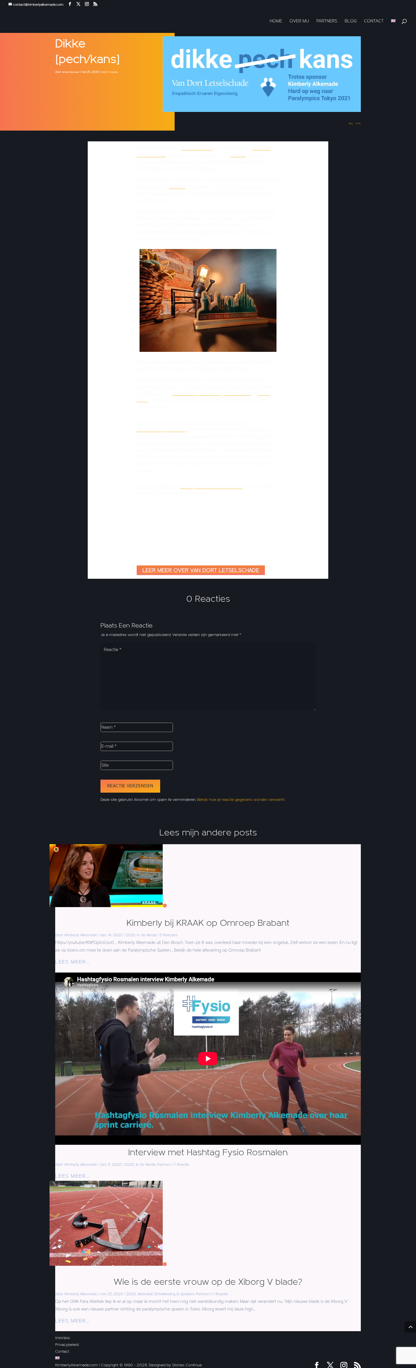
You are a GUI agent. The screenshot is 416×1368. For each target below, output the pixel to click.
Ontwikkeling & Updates (174, 1294)
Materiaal (145, 1294)
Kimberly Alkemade (70, 72)
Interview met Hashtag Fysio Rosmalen (208, 1153)
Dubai (264, 393)
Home (276, 21)
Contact (374, 21)
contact (177, 187)
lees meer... (72, 962)
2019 (142, 400)
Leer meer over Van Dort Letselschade (200, 570)
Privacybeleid (67, 1345)
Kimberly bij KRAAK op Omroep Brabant (208, 923)
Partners (326, 21)
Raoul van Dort (197, 148)
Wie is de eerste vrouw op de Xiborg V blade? (208, 1282)
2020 (103, 72)
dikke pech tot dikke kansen (211, 487)
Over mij (299, 21)
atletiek (238, 155)
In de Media (146, 935)
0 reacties (113, 72)
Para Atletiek (237, 393)
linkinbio (62, 1338)
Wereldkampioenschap (197, 393)
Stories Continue (187, 1365)
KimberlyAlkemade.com (76, 1365)
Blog (351, 21)
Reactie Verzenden (130, 786)
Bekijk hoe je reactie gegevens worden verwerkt (240, 799)
